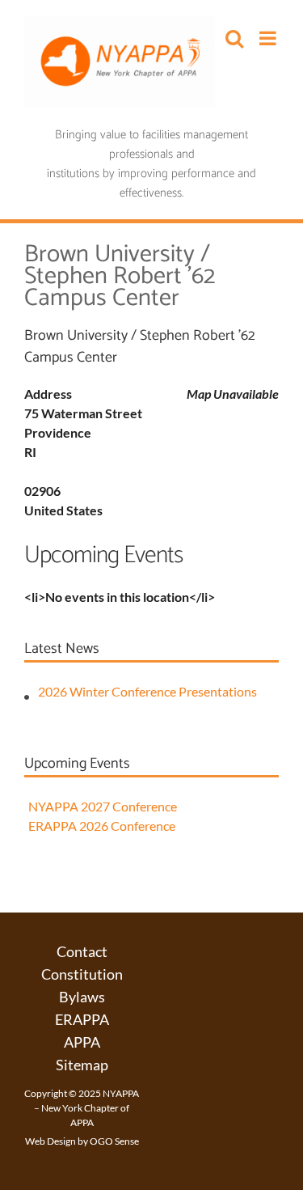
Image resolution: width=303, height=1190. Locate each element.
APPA (82, 1042)
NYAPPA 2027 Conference (102, 806)
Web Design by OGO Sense (82, 1141)
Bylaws (82, 997)
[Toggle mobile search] (234, 38)
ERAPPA (82, 1019)
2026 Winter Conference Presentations (147, 691)
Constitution (82, 974)
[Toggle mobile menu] (269, 38)
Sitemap (82, 1065)
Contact (82, 951)
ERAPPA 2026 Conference (101, 825)
